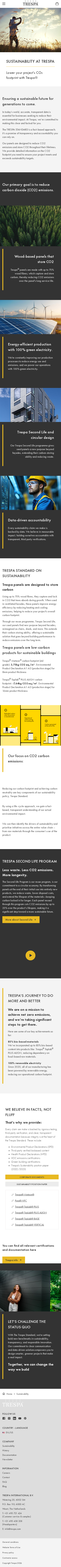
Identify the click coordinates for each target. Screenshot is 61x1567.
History (5, 1450)
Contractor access (9, 1558)
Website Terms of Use (11, 1547)
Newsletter (7, 1459)
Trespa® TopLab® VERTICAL (29, 1224)
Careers (6, 1472)
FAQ (4, 1481)
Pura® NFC (21, 1200)
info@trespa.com (13, 1529)
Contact (6, 1477)
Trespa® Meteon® (24, 1194)
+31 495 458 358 (13, 1521)
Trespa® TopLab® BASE (27, 1218)
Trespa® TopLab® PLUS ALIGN (31, 1212)
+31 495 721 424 (13, 1513)
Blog (4, 1486)
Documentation (9, 1455)
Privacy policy (8, 1552)
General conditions (10, 1542)
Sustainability (8, 1446)
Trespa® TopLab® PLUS (27, 1206)
